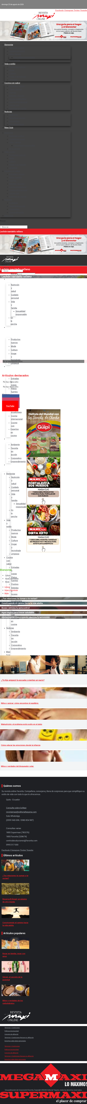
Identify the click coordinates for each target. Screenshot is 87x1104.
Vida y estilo (10, 64)
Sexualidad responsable (24, 57)
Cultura (12, 73)
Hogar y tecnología (17, 76)
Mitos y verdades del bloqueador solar (17, 766)
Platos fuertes (15, 89)
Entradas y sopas (16, 86)
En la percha (14, 148)
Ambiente (13, 115)
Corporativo (14, 121)
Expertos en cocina (17, 108)
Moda (11, 70)
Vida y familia (15, 54)
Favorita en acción (17, 118)
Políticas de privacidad (12, 1031)
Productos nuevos (17, 67)
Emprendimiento (16, 124)
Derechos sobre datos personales (15, 1041)
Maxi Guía (9, 127)
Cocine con (14, 105)
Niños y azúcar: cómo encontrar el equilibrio (20, 703)
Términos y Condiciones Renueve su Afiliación (19, 1037)
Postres (12, 92)
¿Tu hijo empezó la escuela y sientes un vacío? (23, 680)
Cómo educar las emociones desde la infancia (20, 745)
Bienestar (9, 44)
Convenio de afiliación (11, 1034)
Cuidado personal (17, 51)
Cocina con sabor (12, 83)
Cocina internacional (18, 102)
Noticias (8, 111)
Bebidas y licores (16, 95)
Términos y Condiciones (12, 1028)
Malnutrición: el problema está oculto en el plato (21, 724)
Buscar (3, 221)
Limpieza (13, 168)
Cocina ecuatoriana (17, 99)
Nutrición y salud (16, 48)
